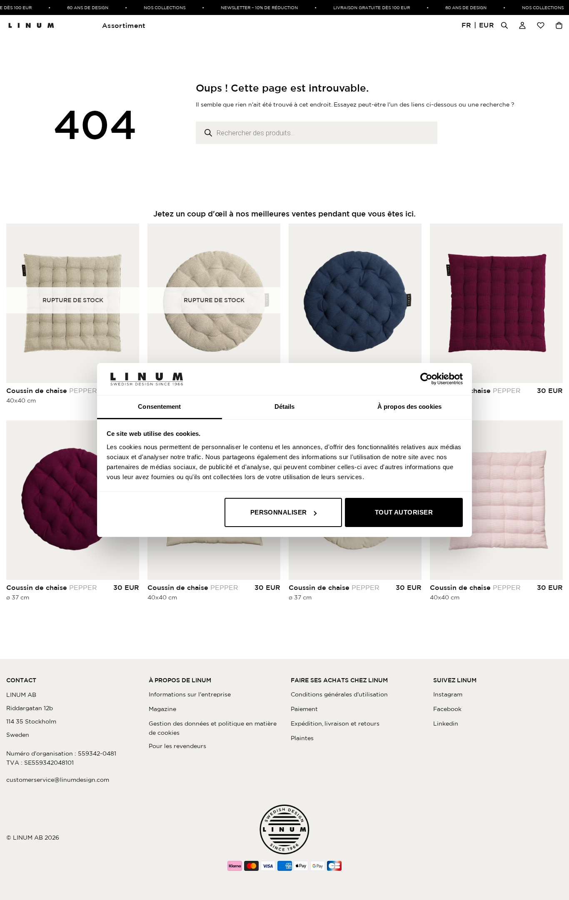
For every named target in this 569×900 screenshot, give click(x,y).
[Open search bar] (504, 25)
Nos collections (157, 7)
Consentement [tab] (159, 406)
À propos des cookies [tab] (409, 406)
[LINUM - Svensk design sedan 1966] (31, 25)
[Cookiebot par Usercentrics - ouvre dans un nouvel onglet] (426, 379)
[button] (478, 25)
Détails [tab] (285, 406)
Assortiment (124, 25)
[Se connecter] (522, 25)
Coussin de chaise (51, 390)
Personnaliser (278, 512)
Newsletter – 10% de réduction (252, 7)
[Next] (413, 303)
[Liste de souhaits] (540, 25)
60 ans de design (80, 7)
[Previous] (297, 303)
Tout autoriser (404, 512)
